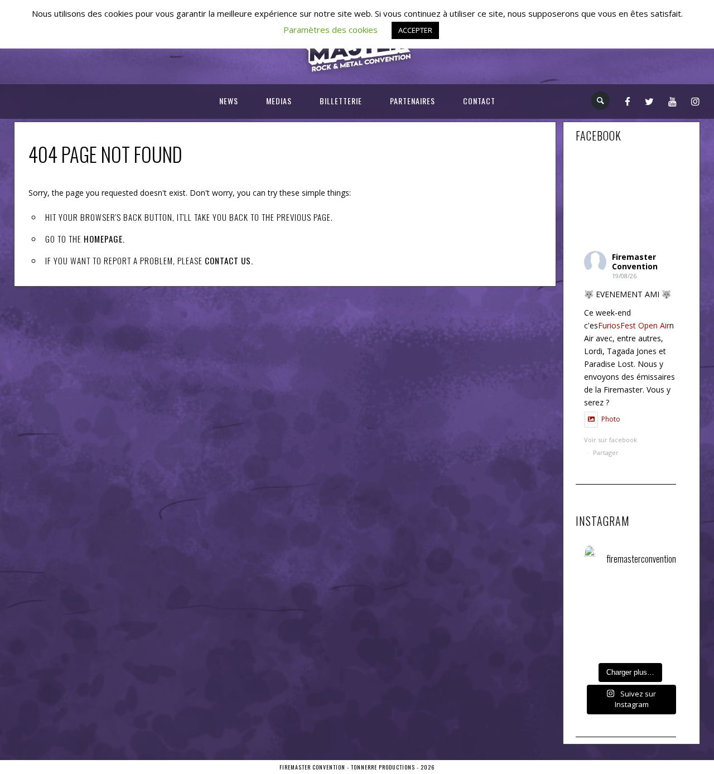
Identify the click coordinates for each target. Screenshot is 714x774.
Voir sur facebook (610, 443)
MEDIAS (279, 101)
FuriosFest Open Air (633, 325)
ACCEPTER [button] (415, 30)
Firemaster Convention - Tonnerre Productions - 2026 (357, 767)
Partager (606, 452)
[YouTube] (672, 101)
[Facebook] (628, 101)
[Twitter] (649, 101)
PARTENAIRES (412, 101)
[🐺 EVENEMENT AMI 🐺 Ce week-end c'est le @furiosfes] (605, 602)
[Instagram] (695, 101)
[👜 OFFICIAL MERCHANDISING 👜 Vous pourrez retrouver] (654, 638)
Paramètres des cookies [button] (330, 29)
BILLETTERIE (341, 101)
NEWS (228, 101)
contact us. (229, 260)
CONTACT (479, 101)
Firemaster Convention (635, 261)
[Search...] (601, 100)
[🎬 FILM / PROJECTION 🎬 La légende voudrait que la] (654, 602)
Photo (610, 419)
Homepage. (104, 239)
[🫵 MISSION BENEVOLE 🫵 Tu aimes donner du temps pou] (605, 638)
